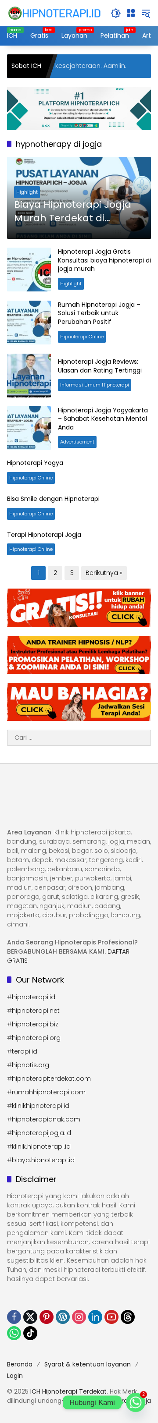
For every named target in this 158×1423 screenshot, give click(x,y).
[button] (116, 13)
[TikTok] (30, 1333)
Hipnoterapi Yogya (35, 462)
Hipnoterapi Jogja (124, 1400)
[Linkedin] (95, 1317)
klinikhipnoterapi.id (40, 1105)
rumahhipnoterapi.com (49, 1092)
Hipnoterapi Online (82, 336)
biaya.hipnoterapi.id (43, 1160)
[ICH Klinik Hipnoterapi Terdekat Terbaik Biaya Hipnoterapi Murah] (54, 12)
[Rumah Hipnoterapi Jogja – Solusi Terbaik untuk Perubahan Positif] (29, 322)
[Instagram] (79, 1317)
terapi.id (24, 1051)
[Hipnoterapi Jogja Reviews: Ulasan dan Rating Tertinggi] (29, 375)
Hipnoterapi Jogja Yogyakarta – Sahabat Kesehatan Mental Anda (103, 419)
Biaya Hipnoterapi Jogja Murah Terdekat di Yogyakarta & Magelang (73, 211)
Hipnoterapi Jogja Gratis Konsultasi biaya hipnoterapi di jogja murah (104, 260)
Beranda (19, 1364)
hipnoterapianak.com (46, 1119)
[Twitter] (30, 1317)
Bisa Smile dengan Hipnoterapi (53, 498)
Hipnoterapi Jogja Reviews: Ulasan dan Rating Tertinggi (100, 366)
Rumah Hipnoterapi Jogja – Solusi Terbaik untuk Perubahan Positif (99, 313)
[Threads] (128, 1317)
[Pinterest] (47, 1317)
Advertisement (77, 441)
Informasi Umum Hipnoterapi (94, 384)
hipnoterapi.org (36, 1037)
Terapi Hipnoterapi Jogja (44, 534)
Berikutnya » (104, 572)
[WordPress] (63, 1317)
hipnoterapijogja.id (41, 1132)
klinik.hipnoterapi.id (41, 1146)
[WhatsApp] (14, 1333)
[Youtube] (111, 1317)
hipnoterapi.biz (35, 1024)
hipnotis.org (30, 1065)
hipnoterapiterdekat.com (51, 1078)
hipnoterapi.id (33, 997)
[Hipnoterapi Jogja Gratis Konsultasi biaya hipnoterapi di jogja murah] (29, 269)
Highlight (27, 191)
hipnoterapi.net (36, 1010)
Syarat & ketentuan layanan (87, 1364)
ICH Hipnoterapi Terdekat (68, 1391)
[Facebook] (14, 1317)
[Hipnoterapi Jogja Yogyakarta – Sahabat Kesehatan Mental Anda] (29, 428)
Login (15, 1375)
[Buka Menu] (131, 13)
